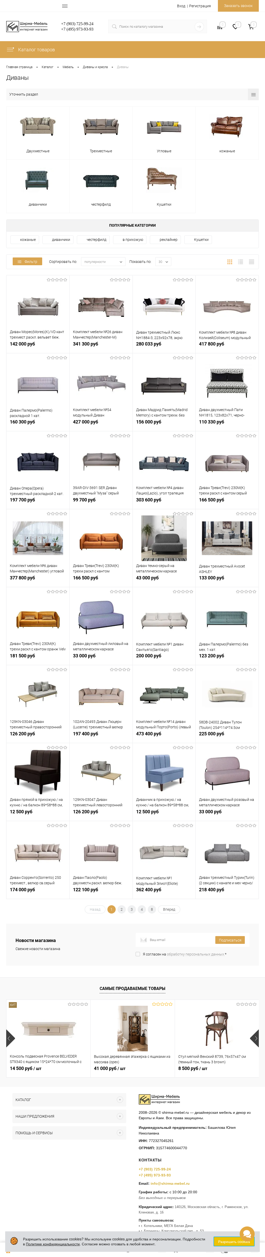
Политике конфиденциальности (53, 1243)
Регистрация (200, 6)
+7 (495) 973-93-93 (155, 1175)
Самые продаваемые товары (132, 988)
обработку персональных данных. (196, 954)
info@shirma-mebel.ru (170, 1183)
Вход (181, 6)
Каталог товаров (36, 49)
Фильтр (31, 262)
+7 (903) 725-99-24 (155, 1169)
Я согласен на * (184, 954)
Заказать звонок (238, 6)
